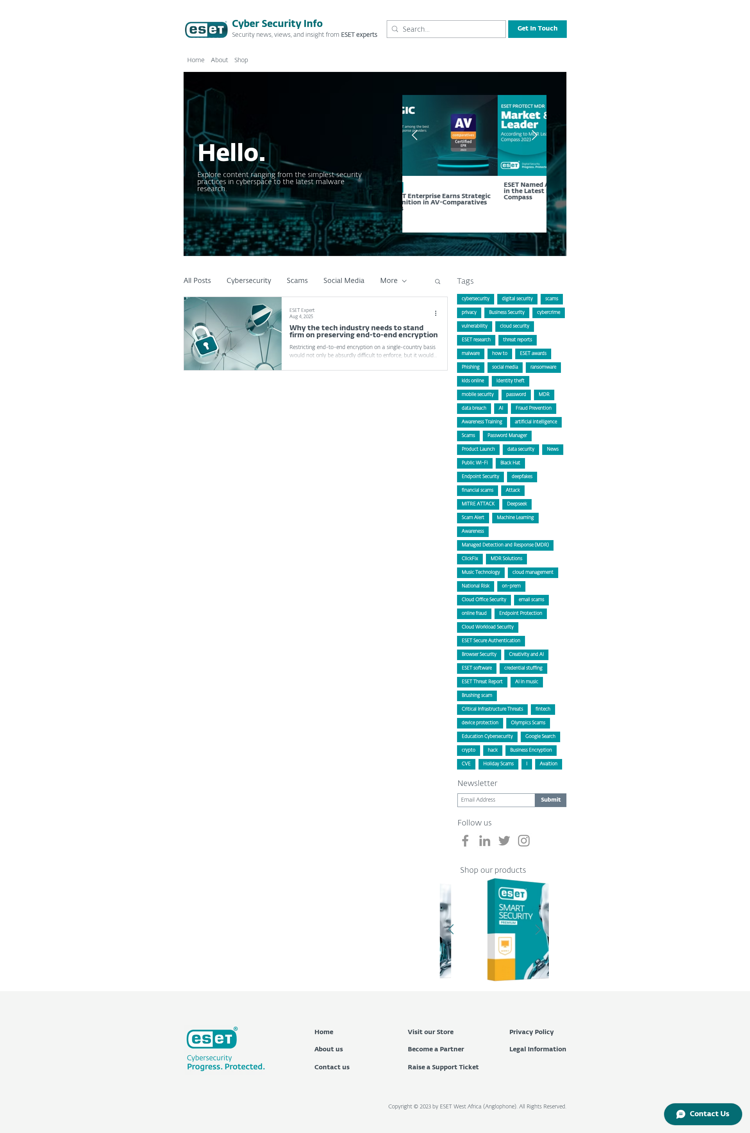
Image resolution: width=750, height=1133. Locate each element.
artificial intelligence (536, 422)
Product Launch (478, 449)
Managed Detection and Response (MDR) (505, 545)
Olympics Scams (528, 723)
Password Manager (507, 435)
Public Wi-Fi (475, 463)
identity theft (510, 381)
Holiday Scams (498, 764)
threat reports (517, 340)
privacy (469, 312)
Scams (297, 281)
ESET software (477, 668)
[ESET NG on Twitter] (504, 840)
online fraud (474, 613)
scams (551, 299)
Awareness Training (482, 422)
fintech (543, 709)
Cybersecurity (249, 281)
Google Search (540, 736)
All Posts (197, 281)
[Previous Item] (414, 135)
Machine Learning (515, 517)
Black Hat (510, 463)
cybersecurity (475, 299)
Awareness (473, 531)
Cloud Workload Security (488, 627)
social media (505, 367)
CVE (466, 764)
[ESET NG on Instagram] (524, 840)
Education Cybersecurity (487, 736)
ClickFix (470, 559)
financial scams (477, 490)
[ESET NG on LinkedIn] (485, 840)
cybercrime (548, 312)
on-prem (511, 586)
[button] (437, 282)
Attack (513, 490)
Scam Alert (473, 517)
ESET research (476, 340)
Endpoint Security (480, 476)
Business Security (507, 312)
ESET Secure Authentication (491, 641)
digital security (517, 299)
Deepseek (517, 504)
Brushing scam (477, 695)
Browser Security (479, 654)
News (553, 449)
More (389, 281)
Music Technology (481, 572)
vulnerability (475, 326)
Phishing (471, 367)
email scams (531, 600)
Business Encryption (531, 750)
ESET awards (533, 353)
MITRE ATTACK (478, 504)
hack (493, 750)
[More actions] (438, 313)
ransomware (543, 367)
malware (471, 353)
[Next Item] (538, 929)
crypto (468, 750)
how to (499, 353)
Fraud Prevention (534, 408)
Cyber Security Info (277, 24)
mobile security (478, 394)
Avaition (548, 764)
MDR (544, 394)
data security (520, 449)
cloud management (533, 572)
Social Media (343, 281)
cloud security (514, 326)
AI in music (526, 682)
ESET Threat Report (482, 682)
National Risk (475, 586)
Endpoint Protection (520, 613)
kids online (473, 381)
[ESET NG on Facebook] (465, 840)
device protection (480, 723)
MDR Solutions (506, 559)
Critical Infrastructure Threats (492, 709)
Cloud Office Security (484, 600)
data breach (474, 408)
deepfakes (522, 476)
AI (501, 408)
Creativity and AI (526, 654)
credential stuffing (523, 668)
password (516, 394)
